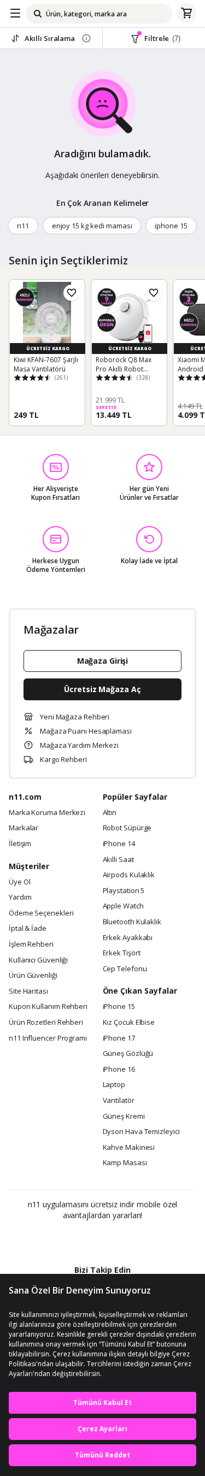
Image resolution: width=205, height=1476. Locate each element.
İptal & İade (27, 928)
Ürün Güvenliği (33, 975)
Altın (110, 812)
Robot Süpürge (127, 828)
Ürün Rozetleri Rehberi (46, 1022)
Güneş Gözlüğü (128, 1053)
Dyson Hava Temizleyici (141, 1131)
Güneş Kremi (124, 1116)
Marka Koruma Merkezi (47, 812)
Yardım (20, 897)
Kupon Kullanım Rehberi (48, 1006)
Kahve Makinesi (129, 1147)
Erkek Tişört (121, 953)
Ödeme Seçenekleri (41, 913)
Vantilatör (118, 1100)
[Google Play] (68, 1239)
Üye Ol (19, 882)
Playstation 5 (124, 891)
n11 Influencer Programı (48, 1038)
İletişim (20, 844)
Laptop (114, 1085)
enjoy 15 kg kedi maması (92, 226)
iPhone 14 (119, 844)
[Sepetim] (186, 13)
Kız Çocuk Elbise (129, 1022)
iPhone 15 (119, 1006)
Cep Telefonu (125, 969)
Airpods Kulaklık (129, 875)
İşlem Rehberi (31, 944)
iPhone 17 (119, 1038)
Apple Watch (123, 906)
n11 (23, 226)
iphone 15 (171, 226)
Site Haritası (28, 991)
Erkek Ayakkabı (128, 938)
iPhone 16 (119, 1069)
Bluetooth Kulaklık (132, 922)
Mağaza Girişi (102, 661)
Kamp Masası (125, 1163)
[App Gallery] (132, 1239)
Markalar (23, 828)
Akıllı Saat (118, 859)
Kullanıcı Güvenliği (38, 960)
